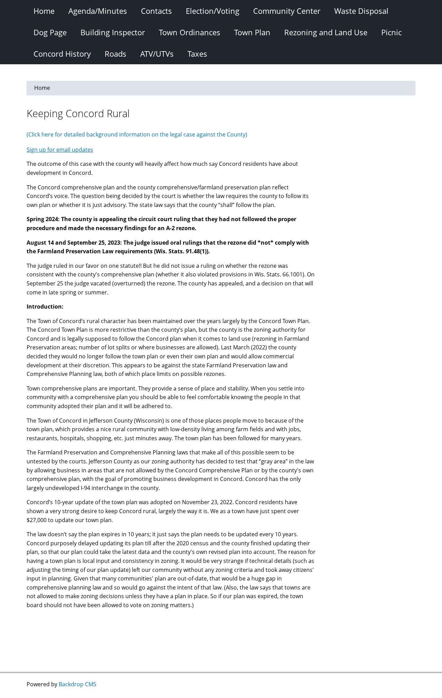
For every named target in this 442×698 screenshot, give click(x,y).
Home (44, 11)
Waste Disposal (361, 11)
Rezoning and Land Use (325, 32)
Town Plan (252, 32)
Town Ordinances (189, 32)
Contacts (156, 11)
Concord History (62, 53)
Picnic (391, 32)
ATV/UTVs (157, 53)
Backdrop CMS (77, 684)
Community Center (286, 11)
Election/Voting (212, 11)
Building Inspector (112, 32)
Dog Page (50, 32)
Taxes (197, 53)
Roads (115, 53)
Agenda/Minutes (97, 11)
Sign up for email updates (60, 149)
